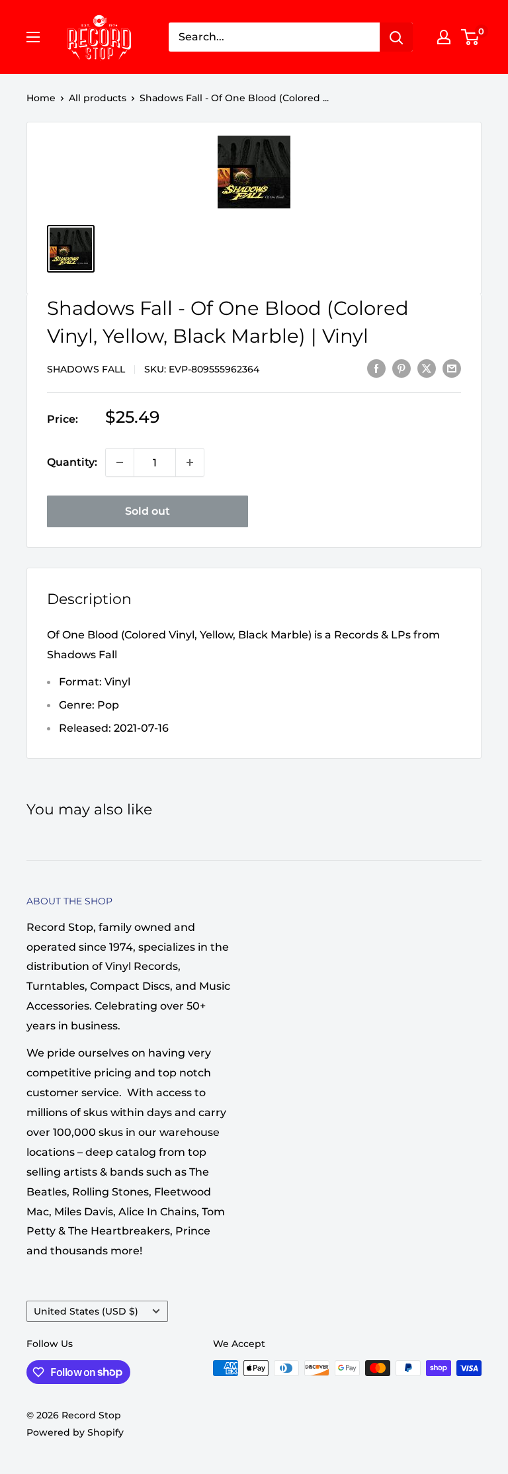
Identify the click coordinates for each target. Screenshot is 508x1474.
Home (41, 98)
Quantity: (72, 462)
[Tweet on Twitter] (426, 368)
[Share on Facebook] (376, 368)
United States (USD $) (86, 1311)
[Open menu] (33, 37)
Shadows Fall (86, 369)
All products (97, 98)
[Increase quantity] (190, 462)
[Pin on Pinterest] (401, 368)
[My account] (443, 37)
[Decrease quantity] (120, 462)
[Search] (396, 37)
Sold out (147, 511)
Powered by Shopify (75, 1432)
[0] (470, 37)
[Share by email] (452, 368)
